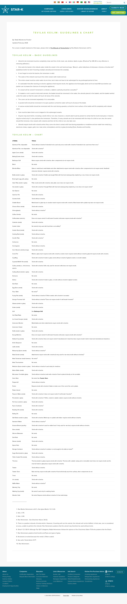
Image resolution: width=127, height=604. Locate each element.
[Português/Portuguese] (59, 2)
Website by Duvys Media (77, 595)
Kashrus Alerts (72, 584)
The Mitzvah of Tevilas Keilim (59, 48)
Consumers (66, 10)
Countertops (88, 581)
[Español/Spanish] (56, 2)
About (104, 10)
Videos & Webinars (42, 586)
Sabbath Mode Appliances (76, 581)
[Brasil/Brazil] (82, 2)
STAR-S (110, 581)
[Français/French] (71, 2)
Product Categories (73, 577)
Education (39, 571)
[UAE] (86, 2)
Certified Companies (74, 574)
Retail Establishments (74, 579)
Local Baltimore (57, 581)
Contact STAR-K (7, 581)
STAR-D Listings (110, 577)
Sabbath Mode (117, 8)
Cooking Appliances (91, 574)
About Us (5, 574)
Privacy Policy (7, 577)
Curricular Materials (42, 577)
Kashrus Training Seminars (44, 584)
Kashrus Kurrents (41, 581)
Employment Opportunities (11, 586)
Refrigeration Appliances (92, 577)
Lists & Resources (59, 571)
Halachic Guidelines (59, 577)
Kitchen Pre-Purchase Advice (94, 571)
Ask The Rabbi (40, 574)
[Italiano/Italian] (75, 2)
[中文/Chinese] (63, 2)
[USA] (90, 2)
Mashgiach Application (60, 579)
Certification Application (27, 574)
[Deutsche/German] (78, 2)
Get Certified (118, 13)
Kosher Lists (56, 574)
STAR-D (110, 571)
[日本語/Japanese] (67, 2)
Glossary (39, 579)
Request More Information (27, 577)
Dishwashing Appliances (92, 579)
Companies (48, 10)
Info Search (71, 571)
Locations (5, 584)
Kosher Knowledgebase (87, 10)
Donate (120, 572)
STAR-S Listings (110, 586)
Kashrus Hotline (7, 579)
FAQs (37, 588)
